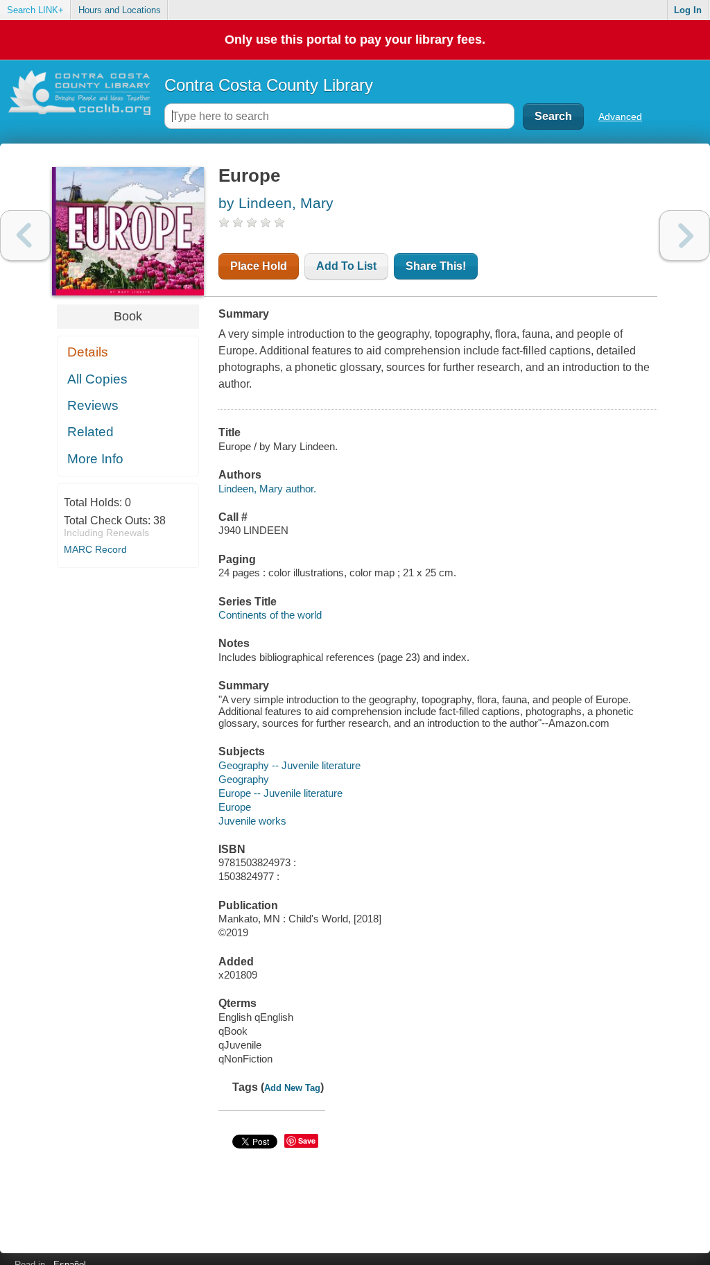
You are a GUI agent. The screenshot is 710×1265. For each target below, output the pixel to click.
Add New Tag (292, 1088)
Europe (234, 807)
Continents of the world (270, 615)
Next (684, 235)
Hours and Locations (119, 10)
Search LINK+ (35, 10)
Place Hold (258, 266)
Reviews (93, 405)
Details (87, 352)
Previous (25, 235)
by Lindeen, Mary (276, 203)
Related (90, 431)
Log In (688, 10)
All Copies (97, 379)
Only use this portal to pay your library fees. (355, 39)
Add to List (346, 266)
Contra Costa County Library (268, 85)
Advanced (620, 116)
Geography (243, 779)
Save (306, 1140)
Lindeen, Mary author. (267, 488)
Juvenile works (252, 821)
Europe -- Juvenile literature (280, 793)
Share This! (436, 266)
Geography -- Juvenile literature (289, 765)
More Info (95, 458)
